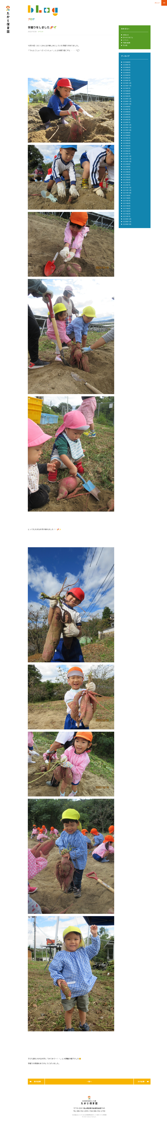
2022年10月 (127, 162)
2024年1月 (126, 123)
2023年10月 (127, 131)
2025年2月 (126, 97)
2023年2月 (126, 152)
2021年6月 (126, 204)
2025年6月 (126, 92)
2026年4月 (126, 73)
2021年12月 (127, 188)
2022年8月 (126, 167)
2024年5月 (126, 115)
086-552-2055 (82, 1112)
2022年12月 (127, 157)
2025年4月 (126, 94)
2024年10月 (127, 105)
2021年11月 (127, 191)
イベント (126, 41)
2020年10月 (127, 225)
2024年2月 (126, 120)
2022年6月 (126, 173)
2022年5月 (126, 175)
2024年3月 (126, 118)
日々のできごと (128, 38)
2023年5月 (126, 144)
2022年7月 (126, 170)
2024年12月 (127, 100)
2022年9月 (126, 165)
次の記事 (141, 1082)
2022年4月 (126, 178)
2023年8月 (126, 136)
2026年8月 (126, 63)
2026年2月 (126, 79)
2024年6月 (126, 113)
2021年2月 (126, 215)
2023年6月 (126, 141)
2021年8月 (126, 199)
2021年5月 (126, 207)
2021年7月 (126, 201)
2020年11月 (127, 222)
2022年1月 (126, 186)
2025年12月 (127, 84)
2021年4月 (126, 209)
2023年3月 (126, 149)
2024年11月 (127, 102)
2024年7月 (126, 110)
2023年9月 (126, 133)
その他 (125, 46)
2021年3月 (126, 212)
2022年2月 (126, 183)
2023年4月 (126, 147)
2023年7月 (126, 139)
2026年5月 (126, 71)
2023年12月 (127, 126)
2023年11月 (127, 128)
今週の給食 (126, 43)
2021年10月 (127, 194)
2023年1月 (126, 154)
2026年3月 (126, 76)
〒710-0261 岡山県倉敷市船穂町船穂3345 (89, 1109)
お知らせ (126, 36)
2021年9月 (126, 196)
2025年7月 (126, 89)
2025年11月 (127, 86)
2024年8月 (126, 107)
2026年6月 (126, 68)
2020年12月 (127, 220)
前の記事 (37, 1082)
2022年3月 (126, 181)
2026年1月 (126, 81)
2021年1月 (126, 217)
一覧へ (89, 1082)
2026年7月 (126, 66)
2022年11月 (127, 160)
